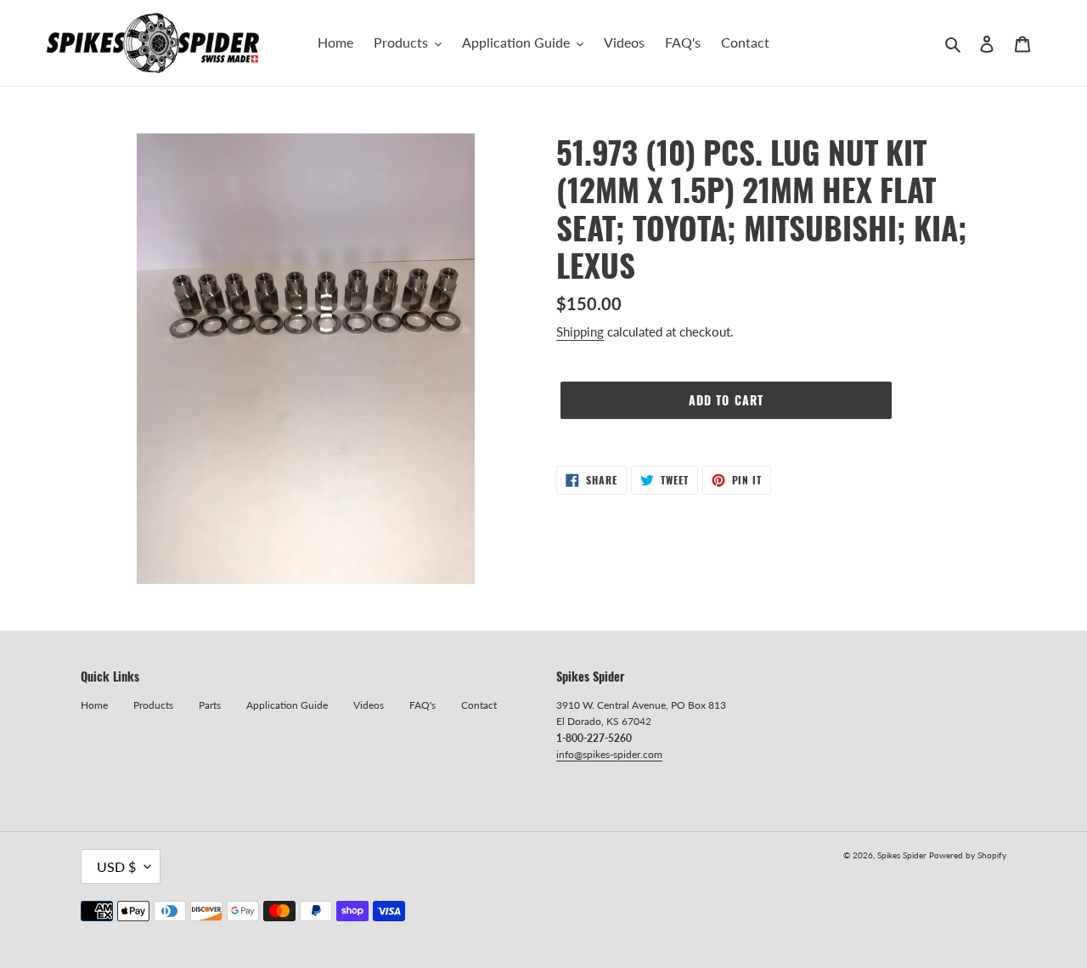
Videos (368, 705)
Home (94, 705)
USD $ (116, 866)
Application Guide (287, 705)
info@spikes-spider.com (609, 754)
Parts (210, 705)
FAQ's (422, 705)
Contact (479, 705)
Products (153, 705)
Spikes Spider (901, 855)
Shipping (580, 331)
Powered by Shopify (967, 855)
